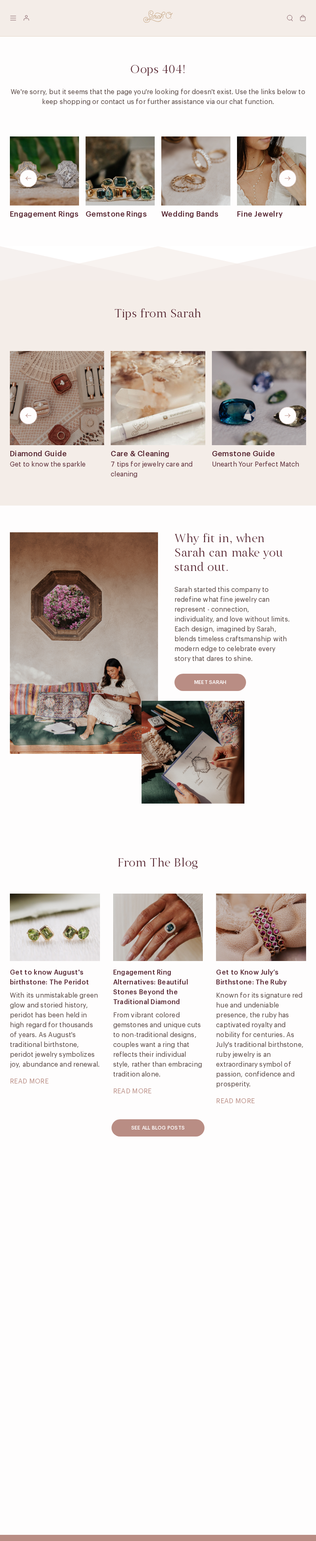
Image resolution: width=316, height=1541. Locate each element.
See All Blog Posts (158, 1127)
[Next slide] (287, 178)
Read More (29, 1081)
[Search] (290, 18)
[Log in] (26, 18)
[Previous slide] (28, 178)
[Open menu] (13, 18)
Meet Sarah (210, 682)
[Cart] (303, 18)
